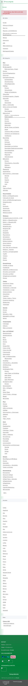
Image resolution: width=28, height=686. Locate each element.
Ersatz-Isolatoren (7, 245)
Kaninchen (5, 485)
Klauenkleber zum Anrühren (11, 146)
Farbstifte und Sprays (8, 265)
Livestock (5, 540)
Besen (4, 337)
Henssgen (5, 526)
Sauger (6, 129)
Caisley (4, 507)
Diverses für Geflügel (8, 474)
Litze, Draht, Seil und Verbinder (10, 247)
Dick (4, 513)
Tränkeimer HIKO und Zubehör (12, 131)
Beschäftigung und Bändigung (10, 459)
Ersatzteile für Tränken (8, 283)
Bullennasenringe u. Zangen (11, 69)
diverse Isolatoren (7, 243)
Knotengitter (6, 441)
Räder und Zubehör (7, 328)
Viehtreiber (5, 190)
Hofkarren (5, 326)
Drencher (7, 121)
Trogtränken (6, 296)
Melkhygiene (8, 167)
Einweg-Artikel (6, 346)
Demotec (5, 515)
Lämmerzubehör (7, 443)
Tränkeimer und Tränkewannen (12, 133)
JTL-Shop (20, 681)
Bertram (5, 588)
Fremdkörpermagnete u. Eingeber (11, 96)
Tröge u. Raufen (7, 418)
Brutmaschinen (6, 472)
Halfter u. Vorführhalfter (8, 104)
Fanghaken (5, 428)
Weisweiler (5, 578)
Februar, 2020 (6, 621)
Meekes (5, 545)
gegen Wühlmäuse (9, 379)
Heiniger (7, 182)
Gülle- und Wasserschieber (9, 356)
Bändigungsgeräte (7, 67)
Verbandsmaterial (9, 156)
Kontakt (4, 22)
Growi (4, 524)
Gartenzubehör (6, 354)
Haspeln (5, 258)
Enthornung (5, 75)
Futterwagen (6, 323)
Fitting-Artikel (6, 94)
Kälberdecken (8, 123)
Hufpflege (5, 410)
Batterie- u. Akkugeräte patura (10, 220)
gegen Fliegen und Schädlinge (12, 373)
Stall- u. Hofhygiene (7, 388)
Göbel (4, 605)
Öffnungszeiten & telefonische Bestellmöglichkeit (10, 34)
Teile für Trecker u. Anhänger (10, 394)
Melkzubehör (6, 159)
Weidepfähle (6, 232)
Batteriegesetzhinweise (8, 51)
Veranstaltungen (7, 625)
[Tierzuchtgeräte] (8, 1)
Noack (4, 556)
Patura (4, 559)
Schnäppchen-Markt (7, 381)
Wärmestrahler (6, 489)
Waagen (5, 396)
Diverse (6, 177)
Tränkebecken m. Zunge (8, 289)
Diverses (5, 71)
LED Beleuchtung (7, 365)
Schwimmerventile (7, 285)
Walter (4, 591)
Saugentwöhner (6, 171)
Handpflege (5, 360)
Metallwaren (6, 367)
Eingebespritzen (6, 426)
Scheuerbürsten (8, 90)
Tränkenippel (6, 304)
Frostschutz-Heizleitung (8, 300)
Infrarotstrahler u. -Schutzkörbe (10, 362)
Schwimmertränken (7, 292)
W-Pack (4, 599)
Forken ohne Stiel (7, 350)
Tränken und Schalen (8, 467)
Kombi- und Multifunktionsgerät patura (12, 200)
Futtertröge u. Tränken (8, 430)
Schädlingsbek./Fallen (8, 369)
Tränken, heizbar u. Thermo (9, 298)
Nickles (4, 551)
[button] (19, 1)
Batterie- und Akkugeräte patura (10, 195)
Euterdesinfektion (9, 79)
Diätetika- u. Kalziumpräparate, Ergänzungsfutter (12, 115)
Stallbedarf (5, 414)
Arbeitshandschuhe (7, 335)
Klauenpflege (6, 138)
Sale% (4, 492)
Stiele (4, 390)
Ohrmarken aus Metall (8, 274)
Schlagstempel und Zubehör (9, 276)
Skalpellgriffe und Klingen (9, 316)
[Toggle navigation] (2, 1)
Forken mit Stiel (6, 348)
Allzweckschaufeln (7, 333)
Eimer (4, 344)
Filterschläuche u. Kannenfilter (12, 163)
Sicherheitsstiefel (7, 386)
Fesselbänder (6, 267)
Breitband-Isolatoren (7, 241)
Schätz (4, 570)
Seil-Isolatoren (6, 237)
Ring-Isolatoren (6, 235)
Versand (17, 677)
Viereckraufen (6, 208)
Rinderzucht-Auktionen (8, 623)
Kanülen (5, 312)
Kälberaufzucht (6, 113)
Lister (6, 184)
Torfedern (5, 256)
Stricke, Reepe (6, 392)
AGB (4, 43)
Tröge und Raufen (7, 188)
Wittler (4, 580)
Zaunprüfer (5, 230)
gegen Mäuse (8, 375)
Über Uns (5, 28)
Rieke (4, 567)
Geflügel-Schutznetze (8, 477)
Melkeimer (7, 165)
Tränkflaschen (8, 135)
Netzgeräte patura (7, 202)
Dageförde (5, 510)
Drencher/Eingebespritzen (9, 73)
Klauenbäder (8, 144)
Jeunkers (5, 537)
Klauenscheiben (8, 152)
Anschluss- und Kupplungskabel (10, 251)
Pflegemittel (7, 154)
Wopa (4, 597)
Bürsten (4, 339)
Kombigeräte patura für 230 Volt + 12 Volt (12, 218)
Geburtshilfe (6, 98)
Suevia (4, 575)
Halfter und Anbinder (8, 408)
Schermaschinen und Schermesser (11, 445)
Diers (4, 518)
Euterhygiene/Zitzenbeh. (8, 77)
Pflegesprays (6, 169)
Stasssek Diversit (7, 572)
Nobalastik (5, 610)
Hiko (4, 529)
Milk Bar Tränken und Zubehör (12, 127)
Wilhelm (5, 583)
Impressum (5, 48)
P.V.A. (4, 564)
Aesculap (7, 175)
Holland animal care (7, 532)
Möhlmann (5, 553)
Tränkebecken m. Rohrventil (9, 287)
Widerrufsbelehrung (7, 45)
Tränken (5, 416)
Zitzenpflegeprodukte (10, 83)
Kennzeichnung (6, 436)
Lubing (4, 542)
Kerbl (4, 607)
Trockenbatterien (7, 224)
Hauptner (7, 180)
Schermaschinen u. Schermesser (11, 173)
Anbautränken (6, 294)
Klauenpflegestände (9, 150)
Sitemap (5, 37)
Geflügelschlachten (7, 481)
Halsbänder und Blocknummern (10, 269)
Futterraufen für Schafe (8, 198)
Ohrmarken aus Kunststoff (9, 271)
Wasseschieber (8, 358)
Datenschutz (6, 40)
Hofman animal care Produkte (10, 107)
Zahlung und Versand (8, 25)
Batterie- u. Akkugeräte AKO (9, 222)
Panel (4, 204)
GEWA (4, 602)
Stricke (4, 186)
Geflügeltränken (6, 483)
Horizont (5, 534)
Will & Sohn (5, 594)
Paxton (4, 561)
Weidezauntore (6, 210)
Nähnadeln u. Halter (7, 314)
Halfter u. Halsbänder (8, 434)
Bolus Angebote (8, 111)
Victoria (4, 586)
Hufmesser (7, 142)
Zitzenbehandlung (9, 81)
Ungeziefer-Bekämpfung (8, 487)
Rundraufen (5, 206)
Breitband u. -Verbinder (8, 249)
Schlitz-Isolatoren (7, 239)
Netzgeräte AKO (6, 228)
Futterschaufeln (6, 352)
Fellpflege (5, 86)
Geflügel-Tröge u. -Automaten (10, 479)
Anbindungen (6, 65)
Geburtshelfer (8, 102)
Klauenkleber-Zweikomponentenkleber (14, 148)
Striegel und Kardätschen (11, 92)
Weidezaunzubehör (7, 212)
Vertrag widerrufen (14, 674)
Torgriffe (5, 253)
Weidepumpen (6, 302)
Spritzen (5, 318)
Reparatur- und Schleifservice (10, 30)
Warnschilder (6, 398)
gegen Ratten (8, 377)
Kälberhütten (8, 125)
